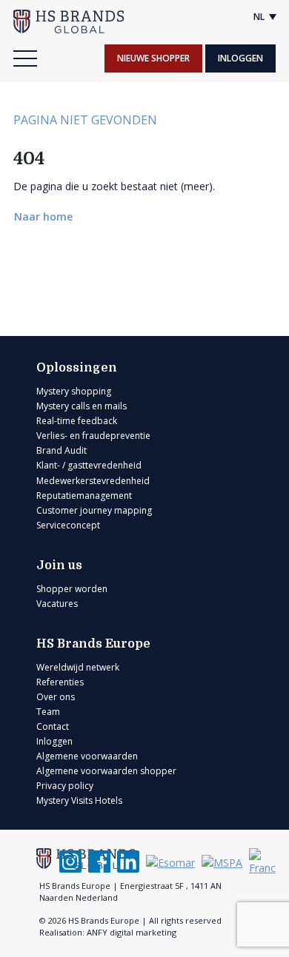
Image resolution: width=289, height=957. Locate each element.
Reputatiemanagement (84, 495)
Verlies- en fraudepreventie (93, 435)
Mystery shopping (73, 391)
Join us (59, 565)
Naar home (45, 216)
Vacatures (57, 603)
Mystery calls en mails (81, 406)
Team (48, 711)
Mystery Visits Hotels (79, 800)
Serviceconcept (68, 525)
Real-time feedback (76, 420)
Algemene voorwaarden (87, 756)
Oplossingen (76, 368)
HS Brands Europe (93, 644)
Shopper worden (71, 588)
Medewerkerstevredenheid (93, 480)
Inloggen (240, 58)
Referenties (60, 682)
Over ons (55, 697)
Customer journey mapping (94, 510)
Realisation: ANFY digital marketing (107, 932)
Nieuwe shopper (153, 58)
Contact (52, 726)
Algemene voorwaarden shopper (106, 771)
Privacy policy (64, 785)
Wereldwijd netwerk (77, 667)
